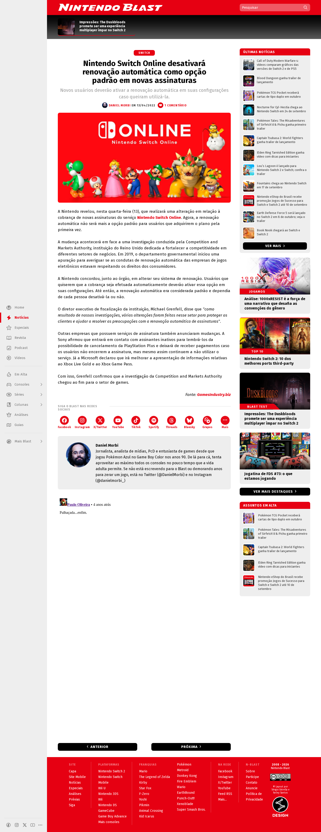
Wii (100, 799)
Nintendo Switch (110, 777)
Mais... (222, 799)
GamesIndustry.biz (214, 394)
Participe (252, 777)
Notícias (75, 783)
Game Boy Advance (112, 816)
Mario (143, 771)
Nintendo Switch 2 (111, 771)
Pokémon (184, 764)
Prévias (74, 799)
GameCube (106, 811)
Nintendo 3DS (108, 794)
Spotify (154, 427)
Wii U (102, 788)
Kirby (143, 783)
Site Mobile (77, 777)
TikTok (136, 427)
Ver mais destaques (273, 491)
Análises (75, 794)
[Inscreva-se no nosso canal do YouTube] (33, 825)
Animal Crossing (151, 811)
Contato (251, 783)
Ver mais (273, 246)
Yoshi (143, 799)
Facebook (64, 427)
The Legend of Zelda (154, 777)
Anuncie (252, 788)
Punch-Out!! (186, 798)
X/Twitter (100, 427)
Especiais (76, 788)
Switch (144, 52)
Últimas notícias (259, 52)
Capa (72, 771)
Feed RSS (225, 794)
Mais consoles (108, 822)
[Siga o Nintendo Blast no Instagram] (17, 825)
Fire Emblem (186, 781)
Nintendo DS (107, 805)
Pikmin (144, 805)
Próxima (189, 747)
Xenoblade (185, 804)
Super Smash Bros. (191, 810)
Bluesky (189, 427)
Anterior (99, 747)
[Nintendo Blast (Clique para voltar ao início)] (110, 7)
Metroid (182, 770)
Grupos (207, 427)
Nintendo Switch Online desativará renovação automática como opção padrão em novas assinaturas (144, 72)
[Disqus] (144, 555)
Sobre (250, 771)
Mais (225, 427)
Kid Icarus (146, 816)
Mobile (103, 783)
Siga (72, 805)
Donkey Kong (187, 776)
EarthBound (186, 793)
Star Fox (145, 788)
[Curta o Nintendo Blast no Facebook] (8, 825)
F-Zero (144, 794)
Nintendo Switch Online (159, 217)
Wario (181, 787)
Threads (171, 427)
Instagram (82, 427)
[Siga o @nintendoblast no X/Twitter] (25, 825)
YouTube (118, 427)
